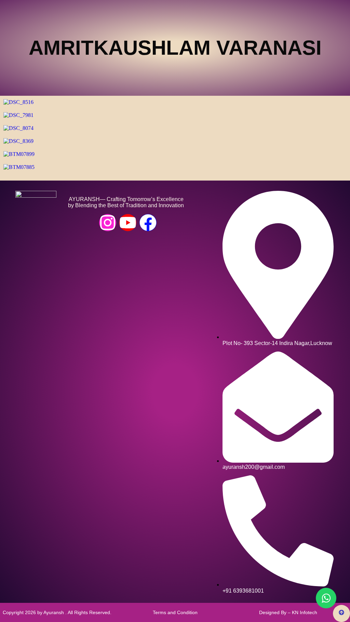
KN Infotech (304, 612)
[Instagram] (107, 222)
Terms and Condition (175, 612)
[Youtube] (127, 222)
